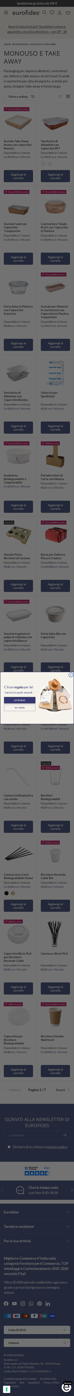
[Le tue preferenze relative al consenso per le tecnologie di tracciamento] (6, 1389)
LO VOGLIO (19, 700)
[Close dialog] (71, 675)
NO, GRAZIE (20, 708)
